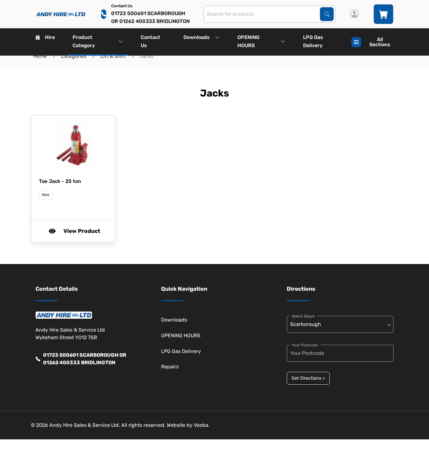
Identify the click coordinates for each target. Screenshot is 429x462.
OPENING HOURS (248, 41)
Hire (50, 37)
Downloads (196, 37)
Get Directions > (308, 378)
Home (40, 56)
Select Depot (303, 316)
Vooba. (201, 425)
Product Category (84, 41)
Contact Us (150, 41)
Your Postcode (305, 345)
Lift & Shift (113, 56)
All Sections (379, 41)
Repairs (170, 367)
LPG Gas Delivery (313, 41)
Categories (73, 56)
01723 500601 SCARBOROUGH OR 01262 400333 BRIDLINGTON (84, 359)
